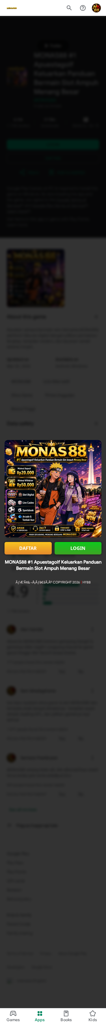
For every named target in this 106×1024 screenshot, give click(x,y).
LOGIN (77, 548)
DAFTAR (28, 548)
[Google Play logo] (12, 8)
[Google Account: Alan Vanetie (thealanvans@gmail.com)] (96, 8)
